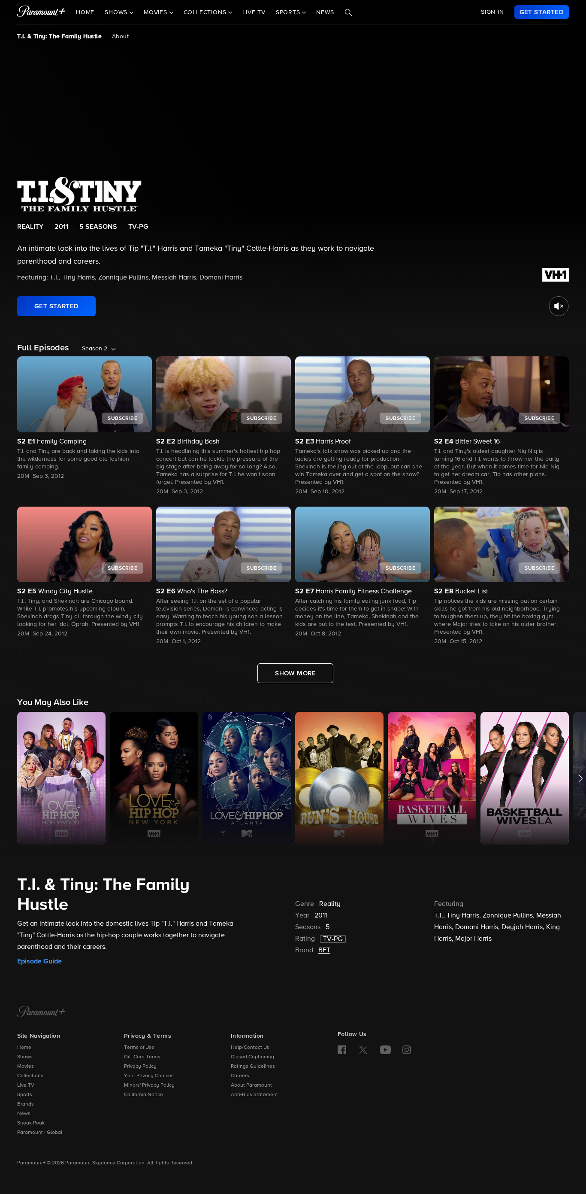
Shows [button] (117, 12)
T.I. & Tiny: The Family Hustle (59, 36)
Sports (24, 1094)
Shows (25, 1057)
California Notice (143, 1094)
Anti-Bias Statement (254, 1094)
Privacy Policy (140, 1066)
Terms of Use (139, 1047)
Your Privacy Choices (149, 1076)
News (325, 12)
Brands (25, 1104)
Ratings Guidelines (253, 1066)
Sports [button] (289, 12)
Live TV (254, 12)
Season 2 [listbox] (94, 349)
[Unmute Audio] (559, 306)
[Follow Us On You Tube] (385, 1049)
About (120, 36)
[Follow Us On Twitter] (363, 1049)
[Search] (348, 12)
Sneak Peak (31, 1123)
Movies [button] (156, 12)
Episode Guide (39, 961)
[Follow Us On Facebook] (342, 1049)
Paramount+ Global (39, 1132)
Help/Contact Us (250, 1047)
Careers (240, 1076)
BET (324, 950)
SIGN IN (492, 12)
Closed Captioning (252, 1057)
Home (85, 12)
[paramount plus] (41, 12)
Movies (25, 1066)
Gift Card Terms (142, 1057)
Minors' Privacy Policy (149, 1085)
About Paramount (251, 1085)
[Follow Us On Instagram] (406, 1049)
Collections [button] (206, 12)
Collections (30, 1076)
